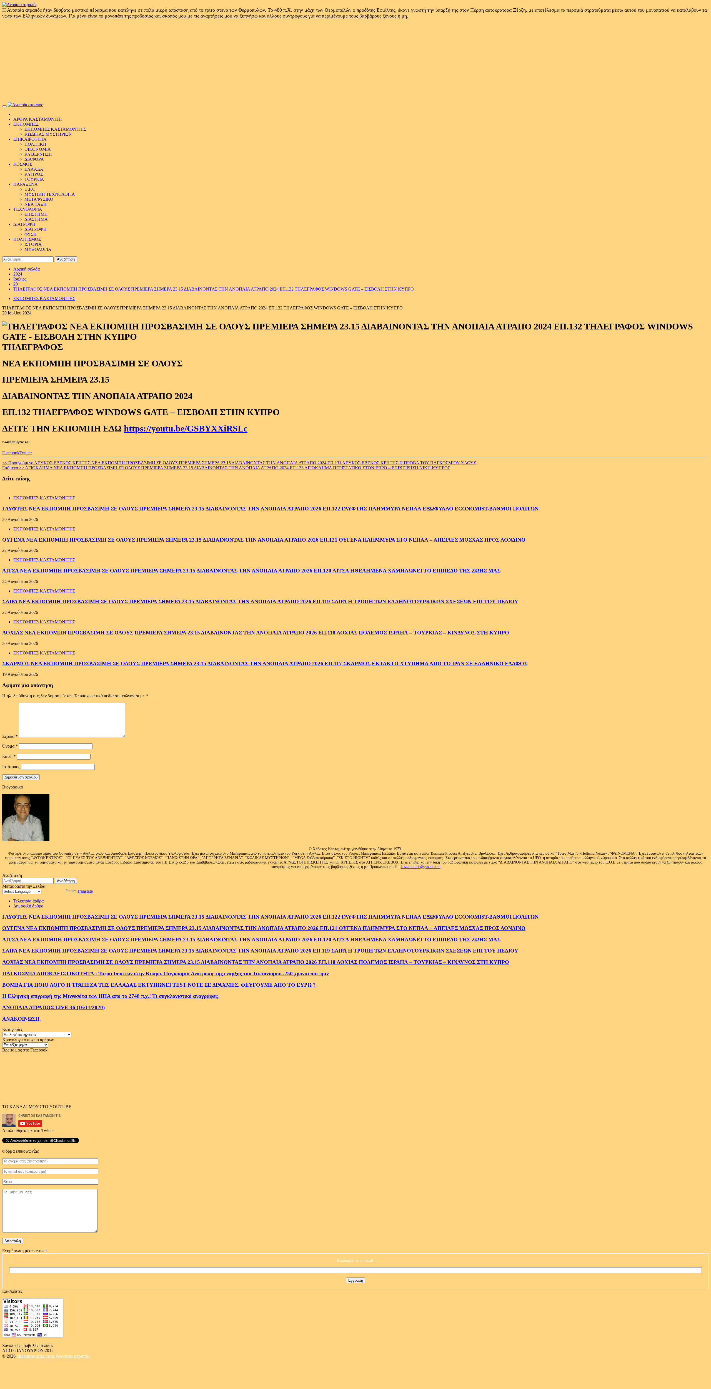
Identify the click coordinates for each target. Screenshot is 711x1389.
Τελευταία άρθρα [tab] (28, 901)
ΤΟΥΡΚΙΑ (34, 179)
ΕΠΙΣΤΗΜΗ (36, 214)
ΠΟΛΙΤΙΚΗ (35, 144)
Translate (85, 891)
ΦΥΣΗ (30, 234)
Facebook (10, 452)
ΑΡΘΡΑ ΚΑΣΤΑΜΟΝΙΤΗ (37, 119)
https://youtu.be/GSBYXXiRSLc (185, 428)
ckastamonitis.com (36, 1356)
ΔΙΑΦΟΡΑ (34, 159)
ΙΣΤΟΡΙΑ (33, 244)
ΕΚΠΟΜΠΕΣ (26, 124)
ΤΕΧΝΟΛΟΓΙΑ (27, 209)
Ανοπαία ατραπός (73, 1356)
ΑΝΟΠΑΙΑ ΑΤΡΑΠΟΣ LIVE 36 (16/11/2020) (53, 1007)
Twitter (25, 452)
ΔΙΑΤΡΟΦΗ (24, 224)
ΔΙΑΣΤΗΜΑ (36, 219)
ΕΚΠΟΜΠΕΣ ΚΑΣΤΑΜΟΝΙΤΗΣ (55, 129)
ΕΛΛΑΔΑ (33, 169)
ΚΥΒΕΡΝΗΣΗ (38, 154)
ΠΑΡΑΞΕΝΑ (25, 184)
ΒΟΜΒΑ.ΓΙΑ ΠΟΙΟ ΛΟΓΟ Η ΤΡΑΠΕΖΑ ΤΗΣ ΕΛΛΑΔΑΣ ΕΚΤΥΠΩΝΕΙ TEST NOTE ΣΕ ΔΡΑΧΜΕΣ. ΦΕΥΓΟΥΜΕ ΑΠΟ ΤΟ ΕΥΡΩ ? (159, 985)
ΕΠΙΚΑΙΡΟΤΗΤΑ (30, 139)
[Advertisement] (355, 61)
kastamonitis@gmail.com (420, 867)
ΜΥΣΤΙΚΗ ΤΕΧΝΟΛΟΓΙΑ (49, 194)
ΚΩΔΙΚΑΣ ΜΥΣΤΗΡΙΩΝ (48, 134)
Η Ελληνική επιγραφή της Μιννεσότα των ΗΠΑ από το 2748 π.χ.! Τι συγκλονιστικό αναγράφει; (110, 996)
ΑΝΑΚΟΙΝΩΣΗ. (21, 1019)
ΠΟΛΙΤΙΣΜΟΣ (27, 239)
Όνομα (10, 746)
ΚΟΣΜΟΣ (22, 164)
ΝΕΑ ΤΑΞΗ (35, 204)
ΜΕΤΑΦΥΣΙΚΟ (38, 199)
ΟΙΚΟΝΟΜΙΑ (37, 149)
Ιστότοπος (11, 766)
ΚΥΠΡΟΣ (33, 174)
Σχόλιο (10, 736)
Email (9, 756)
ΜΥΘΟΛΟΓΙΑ (37, 249)
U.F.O (30, 189)
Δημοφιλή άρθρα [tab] (28, 906)
